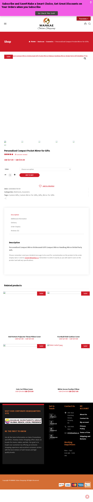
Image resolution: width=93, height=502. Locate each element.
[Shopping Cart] (85, 24)
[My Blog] (46, 24)
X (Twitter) (53, 416)
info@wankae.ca (73, 433)
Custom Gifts (14, 195)
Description (15, 215)
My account (84, 422)
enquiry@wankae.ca (32, 258)
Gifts (40, 195)
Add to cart (30, 175)
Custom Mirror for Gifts (29, 195)
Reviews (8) (15, 231)
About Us (83, 414)
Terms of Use (85, 432)
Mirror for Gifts (48, 195)
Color (7, 169)
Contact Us (84, 418)
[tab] (47, 215)
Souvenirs (49, 42)
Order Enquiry (15, 227)
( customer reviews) (21, 154)
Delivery (14, 223)
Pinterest (53, 430)
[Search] (89, 24)
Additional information (19, 219)
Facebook (53, 424)
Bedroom (41, 42)
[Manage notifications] (87, 497)
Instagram (54, 437)
